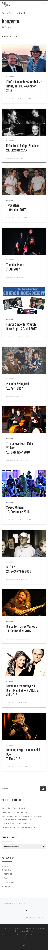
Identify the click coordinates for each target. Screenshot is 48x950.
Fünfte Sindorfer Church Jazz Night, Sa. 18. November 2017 (24, 86)
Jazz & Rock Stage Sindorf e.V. (25, 928)
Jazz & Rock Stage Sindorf (13, 808)
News (5, 878)
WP (16, 935)
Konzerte (12, 13)
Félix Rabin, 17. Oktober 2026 (15, 812)
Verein (6, 886)
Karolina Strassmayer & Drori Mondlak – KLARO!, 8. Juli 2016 (22, 690)
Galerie (6, 869)
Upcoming (8, 882)
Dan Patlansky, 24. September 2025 (17, 823)
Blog (5, 865)
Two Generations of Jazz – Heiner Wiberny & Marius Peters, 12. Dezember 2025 (22, 818)
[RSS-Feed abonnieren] (24, 944)
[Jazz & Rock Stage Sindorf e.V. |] (6, 4)
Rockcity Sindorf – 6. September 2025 (18, 827)
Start (4, 13)
